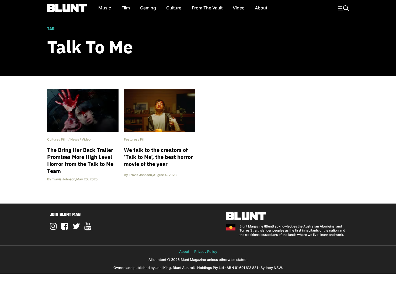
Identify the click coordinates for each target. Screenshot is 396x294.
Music (104, 7)
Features (130, 139)
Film (125, 7)
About (261, 7)
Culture (173, 7)
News (74, 139)
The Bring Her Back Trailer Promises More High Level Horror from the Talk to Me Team (80, 160)
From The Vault (207, 7)
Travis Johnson (63, 179)
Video (239, 7)
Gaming (148, 7)
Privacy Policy (205, 251)
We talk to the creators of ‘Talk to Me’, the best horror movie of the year (158, 156)
